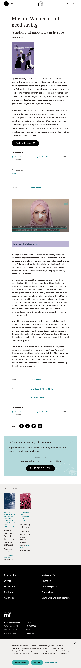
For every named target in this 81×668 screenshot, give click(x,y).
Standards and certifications (56, 597)
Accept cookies (20, 662)
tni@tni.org (30, 633)
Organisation (10, 575)
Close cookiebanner (75, 643)
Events (7, 580)
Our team (8, 592)
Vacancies (9, 597)
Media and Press (50, 575)
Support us (47, 592)
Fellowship (9, 586)
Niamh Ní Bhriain (48, 389)
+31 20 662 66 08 (32, 626)
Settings (37, 662)
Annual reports (49, 586)
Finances (46, 580)
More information (51, 662)
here (38, 244)
